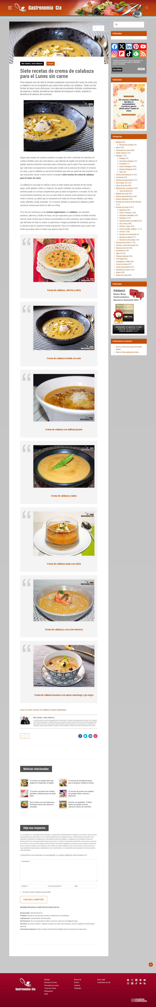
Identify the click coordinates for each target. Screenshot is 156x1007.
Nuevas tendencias (122, 199)
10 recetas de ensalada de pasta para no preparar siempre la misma (81, 782)
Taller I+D (119, 253)
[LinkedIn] (136, 980)
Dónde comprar (121, 153)
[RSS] (145, 983)
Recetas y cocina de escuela (125, 245)
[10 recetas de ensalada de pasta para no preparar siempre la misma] (63, 783)
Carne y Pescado (125, 213)
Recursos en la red (122, 248)
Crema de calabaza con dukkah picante (63, 429)
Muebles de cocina (122, 194)
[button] (10, 7)
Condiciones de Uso (103, 982)
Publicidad (77, 988)
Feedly (136, 53)
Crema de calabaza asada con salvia (64, 563)
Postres (122, 232)
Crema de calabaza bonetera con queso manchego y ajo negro (63, 695)
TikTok (128, 53)
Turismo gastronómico (123, 267)
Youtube (143, 46)
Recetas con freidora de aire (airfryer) (128, 202)
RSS (143, 53)
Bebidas (118, 142)
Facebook (114, 46)
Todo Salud (119, 259)
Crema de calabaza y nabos (64, 495)
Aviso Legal (101, 980)
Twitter (121, 46)
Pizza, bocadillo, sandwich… (128, 229)
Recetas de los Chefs (123, 243)
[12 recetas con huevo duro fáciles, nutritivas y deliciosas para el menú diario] (25, 793)
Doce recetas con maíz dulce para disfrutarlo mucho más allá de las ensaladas (42, 804)
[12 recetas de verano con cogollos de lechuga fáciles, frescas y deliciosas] (63, 793)
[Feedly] (140, 983)
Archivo (76, 982)
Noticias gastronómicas (124, 196)
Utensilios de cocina (122, 270)
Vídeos (118, 272)
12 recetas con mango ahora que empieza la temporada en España (42, 782)
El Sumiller (122, 164)
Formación (119, 177)
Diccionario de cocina (123, 150)
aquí (84, 929)
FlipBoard (121, 53)
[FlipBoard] (132, 983)
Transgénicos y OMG (123, 262)
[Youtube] (145, 980)
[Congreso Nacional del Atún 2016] (101, 28)
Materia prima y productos (125, 188)
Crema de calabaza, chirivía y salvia (64, 290)
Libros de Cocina (121, 185)
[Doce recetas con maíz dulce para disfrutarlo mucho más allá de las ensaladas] (25, 804)
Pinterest (136, 46)
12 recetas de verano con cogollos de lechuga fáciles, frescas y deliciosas (81, 793)
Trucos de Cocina (122, 264)
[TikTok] (136, 983)
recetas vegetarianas (58, 710)
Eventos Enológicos (125, 166)
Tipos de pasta (124, 191)
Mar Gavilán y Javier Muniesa (32, 64)
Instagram (114, 53)
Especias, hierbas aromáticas (129, 221)
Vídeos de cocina (121, 275)
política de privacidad (43, 892)
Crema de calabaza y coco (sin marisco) (64, 629)
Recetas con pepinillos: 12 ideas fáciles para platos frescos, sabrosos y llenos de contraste (80, 804)
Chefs (118, 148)
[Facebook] (128, 980)
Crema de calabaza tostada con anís (64, 358)
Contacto (77, 985)
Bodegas (122, 158)
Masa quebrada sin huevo (130, 352)
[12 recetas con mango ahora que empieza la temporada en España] (25, 783)
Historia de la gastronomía (124, 180)
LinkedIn (128, 46)
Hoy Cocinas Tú (121, 183)
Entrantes (50, 64)
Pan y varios (123, 224)
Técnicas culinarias (122, 256)
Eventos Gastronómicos (124, 175)
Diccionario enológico (126, 161)
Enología (119, 156)
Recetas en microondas (127, 240)
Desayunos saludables (126, 215)
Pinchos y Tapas (124, 226)
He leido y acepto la (37, 892)
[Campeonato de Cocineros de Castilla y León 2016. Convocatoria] (95, 28)
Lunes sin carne (26, 710)
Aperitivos (122, 210)
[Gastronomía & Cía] (38, 7)
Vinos (121, 172)
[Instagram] (128, 983)
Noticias (47, 980)
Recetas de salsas (125, 237)
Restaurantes (120, 251)
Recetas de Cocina (122, 207)
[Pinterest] (140, 980)
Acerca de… (78, 980)
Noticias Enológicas (125, 169)
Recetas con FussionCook (128, 234)
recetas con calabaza (41, 710)
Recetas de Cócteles (126, 145)
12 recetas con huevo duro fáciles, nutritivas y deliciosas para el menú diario (42, 793)
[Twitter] (132, 980)
